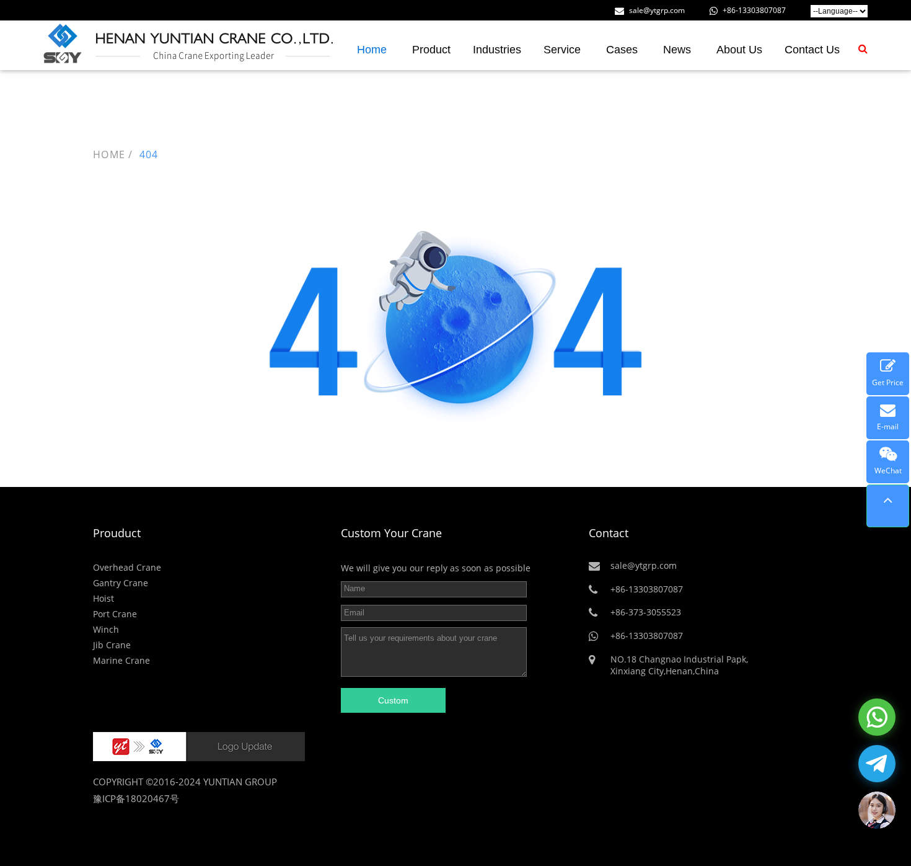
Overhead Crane (127, 567)
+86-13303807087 (753, 10)
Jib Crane (112, 645)
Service (562, 49)
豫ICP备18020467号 (136, 798)
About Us (739, 49)
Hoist (103, 598)
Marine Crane (121, 660)
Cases (622, 49)
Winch (106, 629)
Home (372, 49)
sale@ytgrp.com (656, 10)
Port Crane (115, 614)
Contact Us (812, 49)
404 (149, 154)
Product (431, 49)
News (677, 49)
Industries (497, 49)
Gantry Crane (120, 583)
